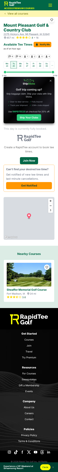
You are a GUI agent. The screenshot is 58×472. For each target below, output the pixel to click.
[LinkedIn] (49, 452)
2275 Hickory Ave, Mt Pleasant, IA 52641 (27, 34)
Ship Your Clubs (29, 117)
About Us (29, 407)
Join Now (29, 160)
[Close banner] (50, 81)
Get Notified (29, 185)
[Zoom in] (50, 201)
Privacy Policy (29, 435)
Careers (29, 413)
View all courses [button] (17, 13)
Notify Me (45, 44)
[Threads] (42, 452)
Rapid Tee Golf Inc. (28, 461)
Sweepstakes (29, 379)
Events (29, 391)
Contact (29, 419)
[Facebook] (22, 452)
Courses (29, 339)
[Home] (29, 319)
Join (29, 345)
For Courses (29, 373)
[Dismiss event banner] (53, 467)
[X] (29, 452)
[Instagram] (9, 452)
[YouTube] (35, 452)
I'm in (45, 467)
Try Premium (29, 357)
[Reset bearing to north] (50, 210)
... (52, 65)
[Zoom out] (50, 205)
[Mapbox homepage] (11, 237)
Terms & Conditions (29, 441)
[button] (50, 5)
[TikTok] (16, 452)
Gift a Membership (29, 385)
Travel (29, 351)
